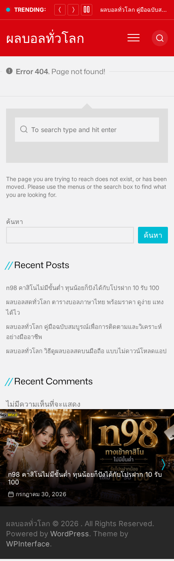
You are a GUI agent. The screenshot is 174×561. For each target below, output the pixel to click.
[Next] (73, 9)
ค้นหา (14, 222)
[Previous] (60, 9)
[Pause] (86, 9)
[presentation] (163, 464)
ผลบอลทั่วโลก (45, 38)
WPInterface (28, 544)
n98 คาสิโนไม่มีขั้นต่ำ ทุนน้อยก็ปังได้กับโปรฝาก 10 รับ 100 (82, 288)
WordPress (69, 533)
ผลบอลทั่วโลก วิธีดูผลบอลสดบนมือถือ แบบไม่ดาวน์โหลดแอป (86, 351)
